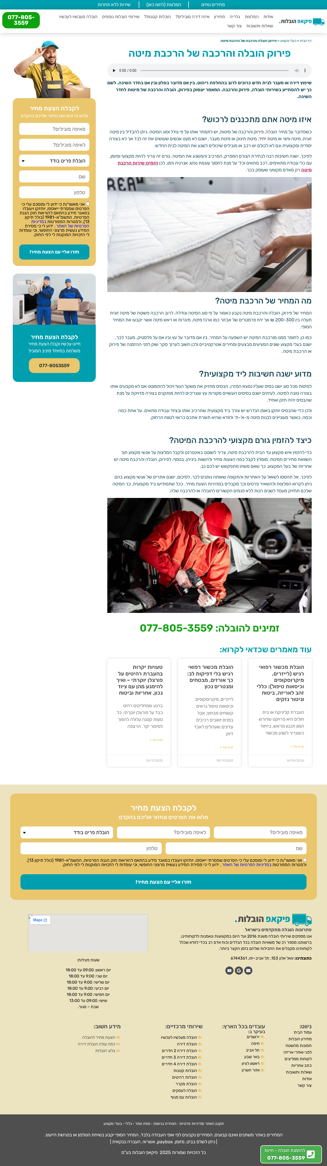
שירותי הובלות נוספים (120, 16)
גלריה (235, 16)
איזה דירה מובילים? (192, 16)
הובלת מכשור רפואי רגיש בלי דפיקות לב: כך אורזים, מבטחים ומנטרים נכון (210, 677)
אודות (268, 16)
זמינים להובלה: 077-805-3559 (209, 628)
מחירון (219, 16)
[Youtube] (229, 970)
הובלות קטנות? (157, 16)
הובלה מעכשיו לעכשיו (78, 16)
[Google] (239, 970)
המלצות (252, 16)
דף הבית (306, 41)
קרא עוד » (297, 746)
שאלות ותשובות (259, 25)
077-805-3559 (21, 20)
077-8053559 (54, 365)
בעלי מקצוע (288, 41)
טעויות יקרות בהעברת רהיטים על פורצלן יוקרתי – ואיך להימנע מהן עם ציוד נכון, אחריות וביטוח (139, 680)
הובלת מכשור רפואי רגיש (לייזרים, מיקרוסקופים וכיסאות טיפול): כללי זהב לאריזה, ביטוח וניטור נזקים (280, 683)
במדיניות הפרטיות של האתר (60, 223)
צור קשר (234, 25)
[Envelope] (248, 970)
